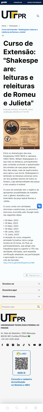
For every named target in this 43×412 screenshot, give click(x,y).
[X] (29, 344)
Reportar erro (34, 275)
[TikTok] (23, 344)
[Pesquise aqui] (38, 306)
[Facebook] (2, 344)
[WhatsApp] (39, 344)
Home (4, 26)
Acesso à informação (34, 2)
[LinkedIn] (18, 344)
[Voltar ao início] (14, 318)
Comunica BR (18, 2)
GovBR (4, 2)
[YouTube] (34, 344)
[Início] (15, 15)
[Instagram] (13, 344)
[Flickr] (7, 344)
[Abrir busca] (38, 16)
